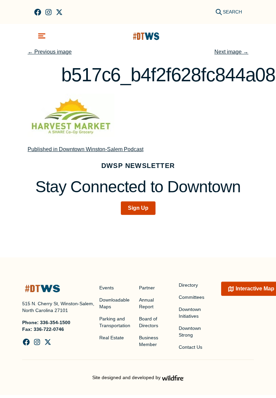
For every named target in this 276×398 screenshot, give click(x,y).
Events (106, 287)
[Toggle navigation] (42, 35)
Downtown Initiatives (190, 313)
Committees (191, 297)
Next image (231, 52)
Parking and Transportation (114, 322)
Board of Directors (148, 322)
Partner (147, 287)
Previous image (50, 52)
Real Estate (111, 337)
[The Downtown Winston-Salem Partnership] (146, 35)
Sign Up (138, 208)
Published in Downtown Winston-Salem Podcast (85, 149)
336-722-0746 (49, 329)
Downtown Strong (190, 331)
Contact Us (190, 347)
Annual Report (146, 303)
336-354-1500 (55, 322)
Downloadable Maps (114, 303)
